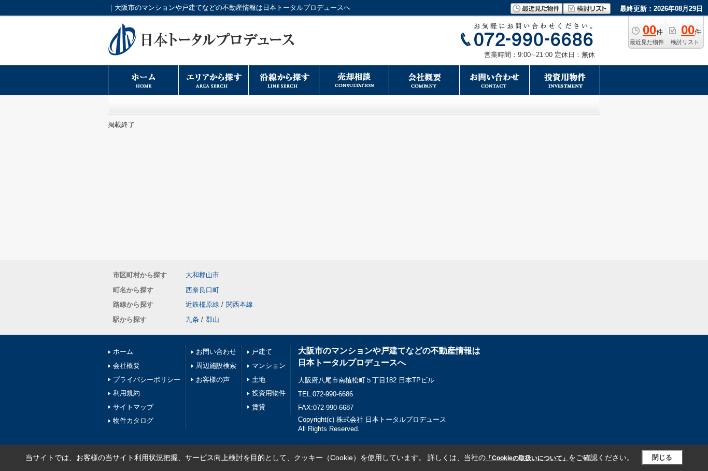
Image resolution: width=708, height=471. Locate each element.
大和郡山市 (202, 275)
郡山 (212, 319)
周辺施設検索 (216, 365)
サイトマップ (133, 407)
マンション (269, 365)
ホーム (123, 351)
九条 (192, 319)
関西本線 (239, 304)
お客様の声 (213, 379)
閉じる (662, 457)
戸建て (262, 351)
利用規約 (126, 393)
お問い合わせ (216, 351)
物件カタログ (133, 420)
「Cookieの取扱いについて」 (527, 458)
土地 (258, 379)
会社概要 (126, 365)
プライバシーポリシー (146, 379)
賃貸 (258, 407)
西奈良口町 (202, 290)
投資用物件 (269, 393)
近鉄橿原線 (202, 304)
